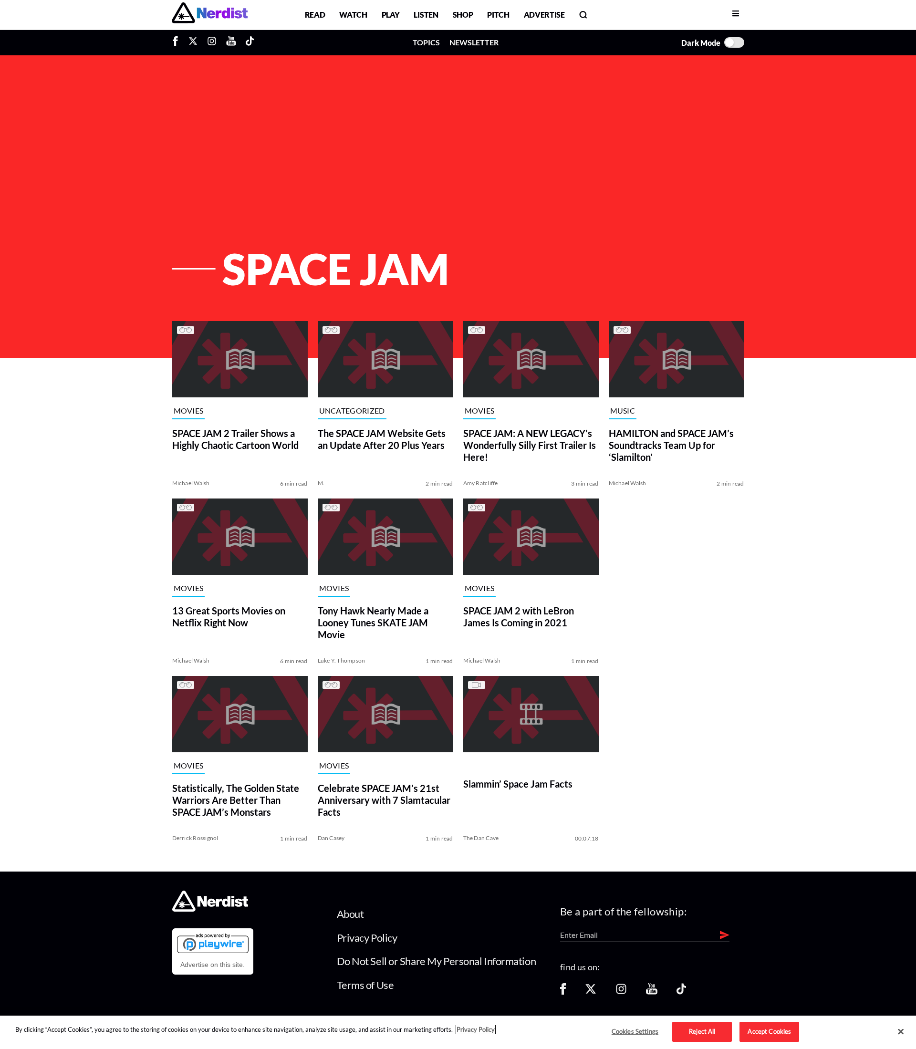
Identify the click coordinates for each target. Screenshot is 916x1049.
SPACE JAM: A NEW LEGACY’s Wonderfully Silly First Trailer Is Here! (529, 445)
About (350, 913)
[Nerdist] (210, 14)
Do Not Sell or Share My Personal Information (436, 961)
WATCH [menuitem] (353, 14)
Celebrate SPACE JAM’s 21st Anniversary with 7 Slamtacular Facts (384, 800)
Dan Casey (331, 837)
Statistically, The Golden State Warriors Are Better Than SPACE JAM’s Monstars (235, 800)
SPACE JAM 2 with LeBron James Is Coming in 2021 (518, 616)
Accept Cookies (769, 1031)
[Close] (900, 1031)
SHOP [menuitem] (463, 14)
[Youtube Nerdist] (231, 42)
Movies (189, 410)
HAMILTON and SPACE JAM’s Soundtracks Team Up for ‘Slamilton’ (671, 445)
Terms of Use (365, 984)
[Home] (210, 909)
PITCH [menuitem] (498, 14)
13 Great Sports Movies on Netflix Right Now (228, 616)
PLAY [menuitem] (391, 14)
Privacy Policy (367, 937)
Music (622, 410)
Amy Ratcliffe (480, 483)
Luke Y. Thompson (341, 660)
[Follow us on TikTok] (681, 992)
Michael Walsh (191, 483)
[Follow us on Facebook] (563, 992)
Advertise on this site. (212, 964)
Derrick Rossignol (195, 837)
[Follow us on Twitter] (590, 992)
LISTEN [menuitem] (426, 14)
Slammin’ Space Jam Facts (517, 783)
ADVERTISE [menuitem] (544, 14)
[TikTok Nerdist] (250, 42)
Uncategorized (352, 410)
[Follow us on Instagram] (621, 992)
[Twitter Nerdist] (193, 42)
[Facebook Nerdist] (178, 42)
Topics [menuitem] (426, 42)
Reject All (702, 1031)
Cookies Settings (635, 1031)
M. (321, 483)
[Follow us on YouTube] (651, 992)
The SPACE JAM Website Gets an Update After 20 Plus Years (382, 439)
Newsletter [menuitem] (474, 42)
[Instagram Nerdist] (211, 42)
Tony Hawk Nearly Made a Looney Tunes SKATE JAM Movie (373, 622)
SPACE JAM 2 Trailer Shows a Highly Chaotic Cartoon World (235, 439)
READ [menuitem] (315, 14)
